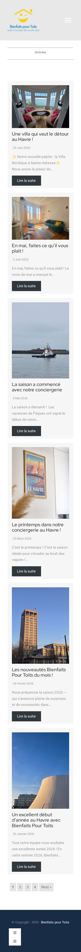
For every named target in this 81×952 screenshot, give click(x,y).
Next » (46, 887)
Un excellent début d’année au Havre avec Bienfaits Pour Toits (36, 820)
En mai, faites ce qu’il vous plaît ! (40, 248)
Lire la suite (26, 181)
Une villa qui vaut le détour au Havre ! (40, 137)
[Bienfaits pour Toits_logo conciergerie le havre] (23, 6)
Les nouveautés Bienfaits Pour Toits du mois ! (39, 672)
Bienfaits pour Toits (55, 922)
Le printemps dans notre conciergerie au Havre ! (38, 527)
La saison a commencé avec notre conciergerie (37, 387)
